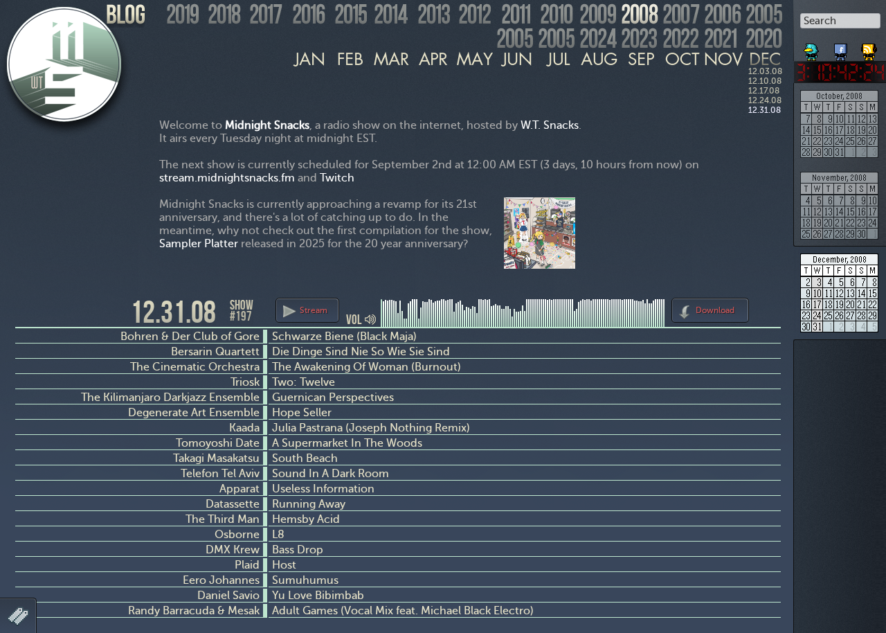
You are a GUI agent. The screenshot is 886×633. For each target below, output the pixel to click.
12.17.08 (763, 91)
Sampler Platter (198, 243)
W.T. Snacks (550, 125)
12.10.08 (764, 81)
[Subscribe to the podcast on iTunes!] (870, 47)
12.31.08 (764, 110)
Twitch (337, 177)
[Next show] (768, 308)
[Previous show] (27, 311)
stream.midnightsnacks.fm (227, 177)
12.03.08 (765, 71)
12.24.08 (764, 100)
